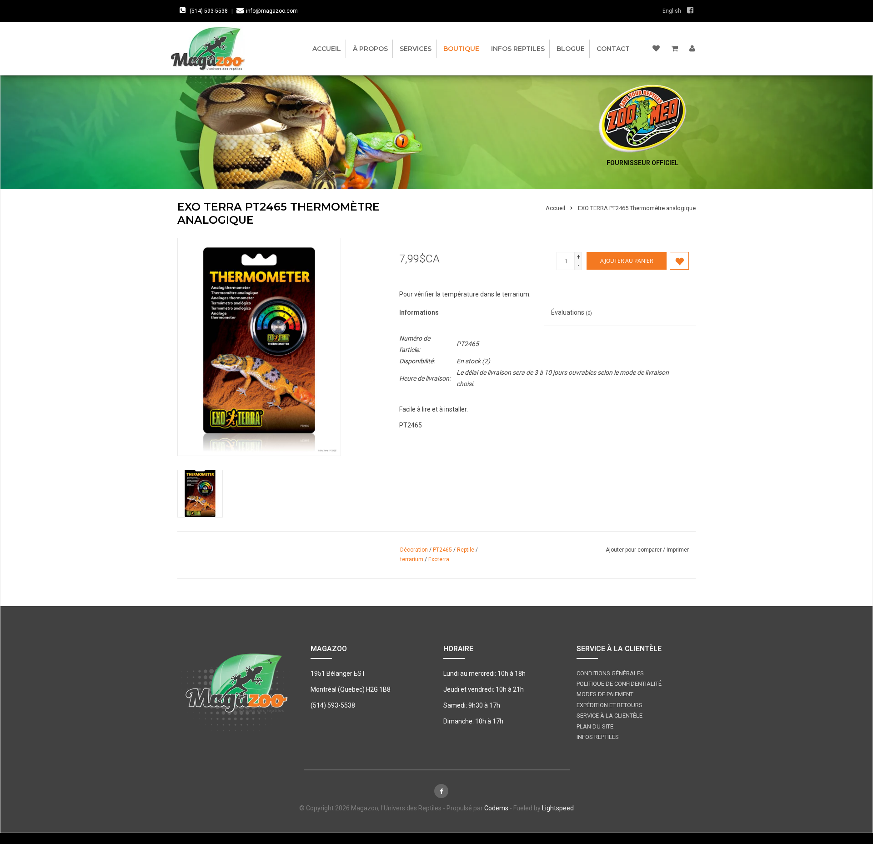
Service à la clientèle (609, 715)
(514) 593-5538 (209, 11)
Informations (419, 312)
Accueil (326, 49)
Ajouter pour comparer (634, 550)
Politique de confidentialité (619, 683)
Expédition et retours (609, 705)
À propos (370, 49)
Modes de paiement (605, 694)
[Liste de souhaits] (656, 49)
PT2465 (442, 550)
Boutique (461, 49)
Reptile (465, 550)
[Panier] (674, 49)
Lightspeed (558, 808)
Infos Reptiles (518, 49)
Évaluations (571, 312)
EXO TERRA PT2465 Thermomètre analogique (637, 208)
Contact (613, 49)
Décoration (414, 550)
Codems (496, 808)
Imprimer (678, 550)
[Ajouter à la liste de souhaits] (679, 261)
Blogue (571, 49)
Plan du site (595, 726)
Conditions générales (610, 673)
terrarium (411, 559)
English (671, 11)
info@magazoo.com (272, 11)
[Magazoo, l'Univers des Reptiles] (213, 48)
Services (415, 49)
